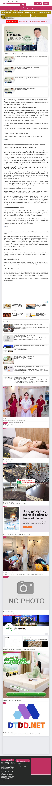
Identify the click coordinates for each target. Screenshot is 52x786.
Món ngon (34, 16)
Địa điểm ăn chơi (7, 12)
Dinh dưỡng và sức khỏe (44, 12)
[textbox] (16, 2)
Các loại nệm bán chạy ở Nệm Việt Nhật (24, 356)
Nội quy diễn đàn (21, 764)
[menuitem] (46, 3)
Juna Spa (5, 387)
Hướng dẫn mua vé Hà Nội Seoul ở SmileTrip (25, 377)
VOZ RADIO (5, 463)
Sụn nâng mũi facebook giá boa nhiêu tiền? (25, 88)
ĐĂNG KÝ (46, 3)
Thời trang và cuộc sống (12, 16)
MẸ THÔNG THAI (6, 576)
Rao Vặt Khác (43, 16)
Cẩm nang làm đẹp (25, 16)
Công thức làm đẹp (30, 12)
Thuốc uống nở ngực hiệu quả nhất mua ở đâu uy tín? (28, 67)
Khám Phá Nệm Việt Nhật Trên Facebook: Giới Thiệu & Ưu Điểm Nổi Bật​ (30, 346)
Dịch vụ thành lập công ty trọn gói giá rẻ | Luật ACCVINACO (28, 366)
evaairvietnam (5, 422)
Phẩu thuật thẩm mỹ (18, 12)
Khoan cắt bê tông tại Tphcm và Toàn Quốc (24, 335)
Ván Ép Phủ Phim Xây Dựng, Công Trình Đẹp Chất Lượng (28, 324)
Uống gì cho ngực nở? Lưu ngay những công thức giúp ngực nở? (31, 56)
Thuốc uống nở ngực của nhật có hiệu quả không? (27, 77)
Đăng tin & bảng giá (22, 766)
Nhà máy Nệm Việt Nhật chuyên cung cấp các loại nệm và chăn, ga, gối (12, 615)
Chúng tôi (20, 763)
